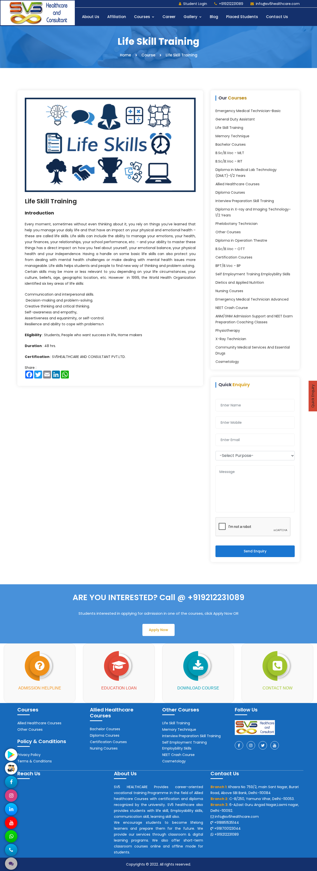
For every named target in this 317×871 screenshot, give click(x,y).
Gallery (191, 16)
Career (169, 16)
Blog (214, 16)
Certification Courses (233, 257)
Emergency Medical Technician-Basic (248, 110)
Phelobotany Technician (236, 223)
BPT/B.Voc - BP (228, 265)
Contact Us (277, 16)
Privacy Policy (29, 754)
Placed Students (242, 16)
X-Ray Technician (230, 338)
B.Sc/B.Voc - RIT (228, 161)
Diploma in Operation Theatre (241, 240)
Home (125, 55)
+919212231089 (231, 3)
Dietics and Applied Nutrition (239, 282)
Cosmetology (227, 361)
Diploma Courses (230, 192)
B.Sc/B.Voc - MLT (229, 152)
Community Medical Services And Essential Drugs (252, 350)
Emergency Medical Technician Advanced (252, 299)
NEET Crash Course (231, 307)
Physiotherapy (227, 330)
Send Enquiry (255, 551)
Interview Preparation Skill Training (244, 200)
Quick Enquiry (312, 396)
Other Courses (228, 232)
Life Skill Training (51, 201)
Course (148, 55)
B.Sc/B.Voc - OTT (230, 248)
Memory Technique (232, 136)
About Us (90, 16)
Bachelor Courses (230, 144)
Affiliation (116, 16)
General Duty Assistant (235, 119)
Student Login (195, 3)
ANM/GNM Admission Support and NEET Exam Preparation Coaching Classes (254, 319)
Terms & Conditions (34, 761)
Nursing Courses (229, 290)
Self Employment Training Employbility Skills (252, 274)
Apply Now (158, 629)
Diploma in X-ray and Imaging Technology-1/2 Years (253, 212)
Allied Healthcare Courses (237, 184)
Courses (142, 16)
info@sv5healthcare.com (278, 3)
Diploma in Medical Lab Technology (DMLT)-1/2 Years (246, 172)
